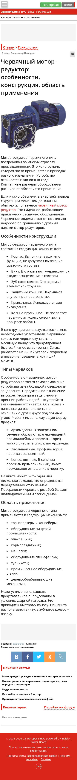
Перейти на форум (59, 707)
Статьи (18, 17)
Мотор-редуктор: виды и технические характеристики (37, 676)
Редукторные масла (15, 689)
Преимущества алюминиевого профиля (27, 699)
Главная (6, 17)
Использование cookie (42, 756)
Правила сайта (16, 756)
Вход (31, 11)
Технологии (32, 17)
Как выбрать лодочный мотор (21, 694)
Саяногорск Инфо (34, 738)
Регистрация (50, 5)
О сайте (46, 759)
